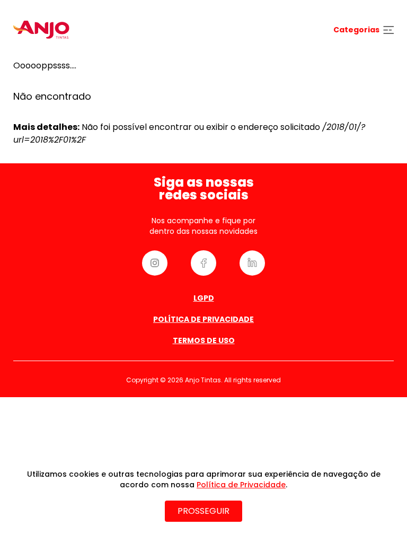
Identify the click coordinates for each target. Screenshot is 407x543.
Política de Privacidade (203, 319)
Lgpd (203, 298)
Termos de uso (204, 340)
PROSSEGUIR (203, 511)
